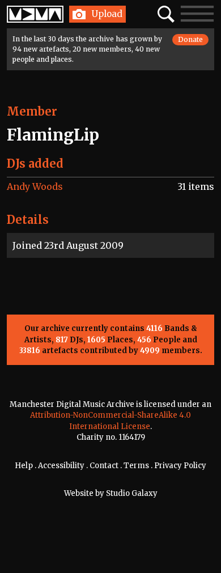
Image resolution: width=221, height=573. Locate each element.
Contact (104, 465)
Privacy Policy (180, 465)
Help (24, 465)
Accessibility (61, 465)
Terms (136, 465)
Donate (190, 39)
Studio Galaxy (132, 493)
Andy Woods (35, 186)
